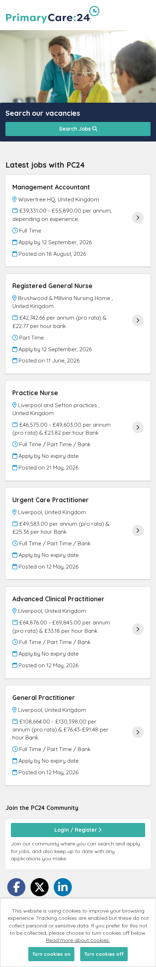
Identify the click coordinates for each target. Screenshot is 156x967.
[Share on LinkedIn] (63, 887)
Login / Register (76, 830)
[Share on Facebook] (16, 887)
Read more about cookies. (78, 940)
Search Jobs (75, 129)
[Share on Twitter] (39, 887)
